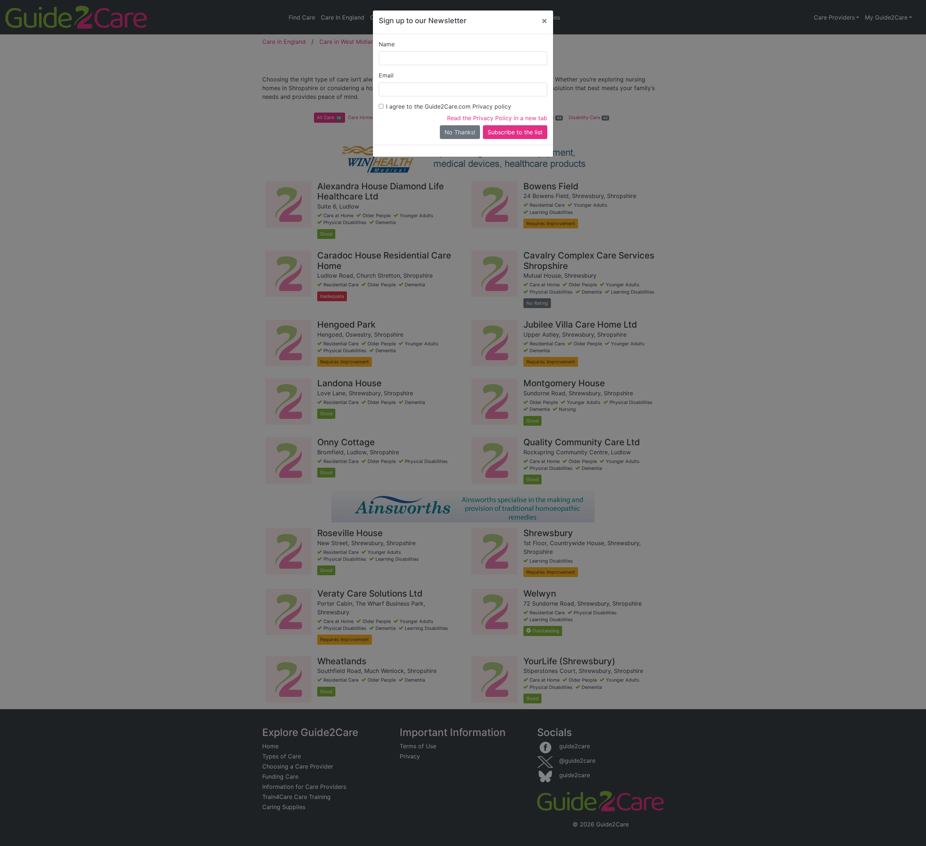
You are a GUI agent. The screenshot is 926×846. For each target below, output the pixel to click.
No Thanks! (460, 132)
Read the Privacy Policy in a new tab (497, 118)
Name (387, 44)
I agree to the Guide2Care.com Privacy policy (448, 106)
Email (386, 75)
